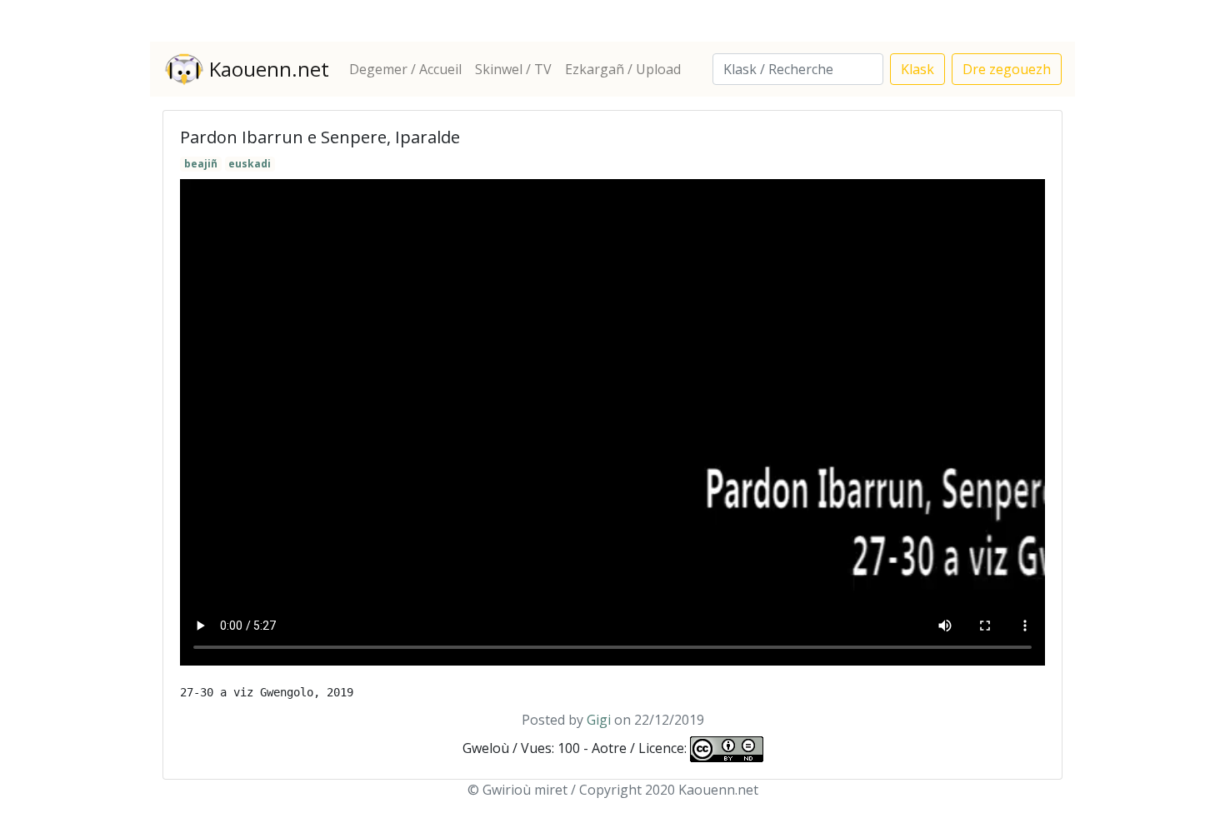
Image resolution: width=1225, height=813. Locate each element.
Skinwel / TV (513, 69)
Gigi (599, 720)
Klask (917, 69)
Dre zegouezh (1006, 69)
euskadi (249, 164)
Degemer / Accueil (405, 69)
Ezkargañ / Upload (623, 69)
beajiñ (201, 164)
